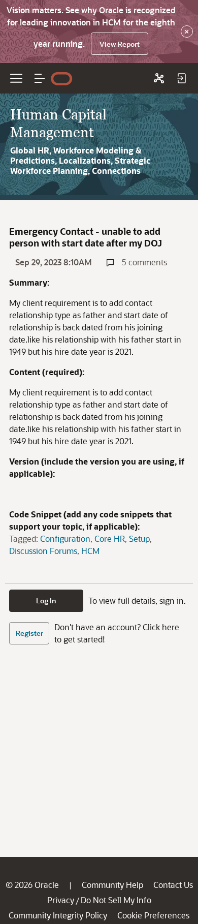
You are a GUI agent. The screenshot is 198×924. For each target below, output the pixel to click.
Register (29, 633)
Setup (139, 538)
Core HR (109, 538)
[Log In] (181, 78)
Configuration (65, 538)
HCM (90, 550)
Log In (46, 600)
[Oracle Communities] (159, 78)
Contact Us (173, 884)
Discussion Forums (43, 550)
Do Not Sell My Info (116, 900)
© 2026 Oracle (32, 884)
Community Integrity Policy (58, 915)
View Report (120, 44)
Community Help (112, 884)
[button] (39, 78)
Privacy (60, 900)
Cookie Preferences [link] (153, 915)
